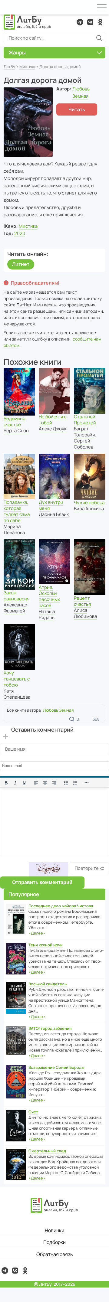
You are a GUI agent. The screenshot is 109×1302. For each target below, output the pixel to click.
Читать (76, 109)
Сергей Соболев (83, 444)
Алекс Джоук (52, 429)
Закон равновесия (16, 595)
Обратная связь (54, 1254)
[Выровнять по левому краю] (36, 782)
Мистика (27, 66)
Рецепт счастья (82, 601)
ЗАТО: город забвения (49, 1028)
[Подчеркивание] (24, 782)
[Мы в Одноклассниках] (100, 22)
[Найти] (99, 38)
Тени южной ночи (45, 945)
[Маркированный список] (66, 782)
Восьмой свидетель (47, 984)
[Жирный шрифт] (6, 782)
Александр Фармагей (15, 608)
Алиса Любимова (85, 613)
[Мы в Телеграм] (80, 22)
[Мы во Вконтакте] (90, 22)
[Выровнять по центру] (45, 782)
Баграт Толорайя (84, 432)
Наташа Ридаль (47, 614)
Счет (33, 1111)
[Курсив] (15, 782)
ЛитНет (23, 305)
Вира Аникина (89, 508)
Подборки (54, 1242)
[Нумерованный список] (75, 782)
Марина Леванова (14, 529)
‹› (36, 933)
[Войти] (7, 7)
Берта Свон (16, 430)
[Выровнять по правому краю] (54, 782)
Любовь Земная (58, 710)
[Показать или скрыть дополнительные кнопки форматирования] (86, 782)
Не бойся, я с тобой (52, 419)
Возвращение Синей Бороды (56, 1067)
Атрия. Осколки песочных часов (49, 596)
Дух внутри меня (51, 505)
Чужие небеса (89, 502)
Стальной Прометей (85, 419)
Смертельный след (47, 1151)
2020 (19, 233)
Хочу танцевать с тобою (17, 679)
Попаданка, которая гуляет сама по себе (17, 511)
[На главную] (27, 22)
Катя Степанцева (17, 694)
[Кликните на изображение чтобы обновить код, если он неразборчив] (48, 869)
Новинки (54, 1230)
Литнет (20, 264)
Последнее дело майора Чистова (60, 906)
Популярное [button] (23, 894)
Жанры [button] (17, 52)
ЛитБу (9, 66)
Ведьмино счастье (14, 421)
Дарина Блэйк (54, 514)
